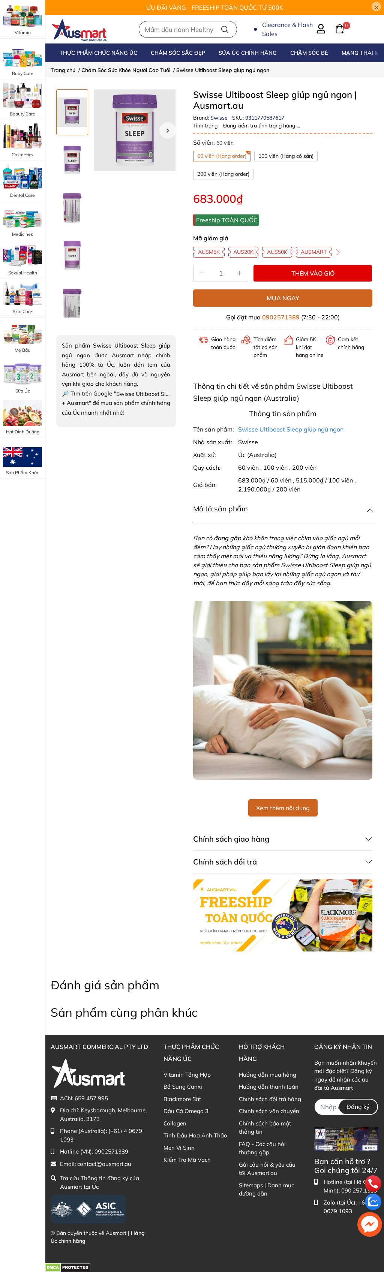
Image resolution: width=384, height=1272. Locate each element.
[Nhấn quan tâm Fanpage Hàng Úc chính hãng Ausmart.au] (346, 1138)
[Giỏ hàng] (335, 28)
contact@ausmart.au (104, 1163)
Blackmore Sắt (182, 1099)
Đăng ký (358, 1106)
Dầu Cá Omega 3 (186, 1111)
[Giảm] (201, 273)
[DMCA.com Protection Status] (67, 1267)
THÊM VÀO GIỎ (312, 273)
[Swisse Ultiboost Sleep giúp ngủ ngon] (135, 130)
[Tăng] (239, 273)
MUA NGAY (283, 298)
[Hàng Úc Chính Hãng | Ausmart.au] (79, 29)
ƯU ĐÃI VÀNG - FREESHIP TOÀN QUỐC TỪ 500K (214, 7)
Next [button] (167, 130)
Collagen (175, 1123)
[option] (72, 112)
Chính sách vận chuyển (269, 1111)
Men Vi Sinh (179, 1147)
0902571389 (281, 317)
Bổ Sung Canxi (183, 1086)
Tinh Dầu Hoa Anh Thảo (195, 1135)
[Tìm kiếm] (225, 29)
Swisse (219, 117)
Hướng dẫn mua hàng (267, 1074)
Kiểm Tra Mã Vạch (187, 1159)
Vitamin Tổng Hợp (187, 1074)
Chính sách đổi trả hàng (270, 1099)
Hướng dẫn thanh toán (268, 1086)
